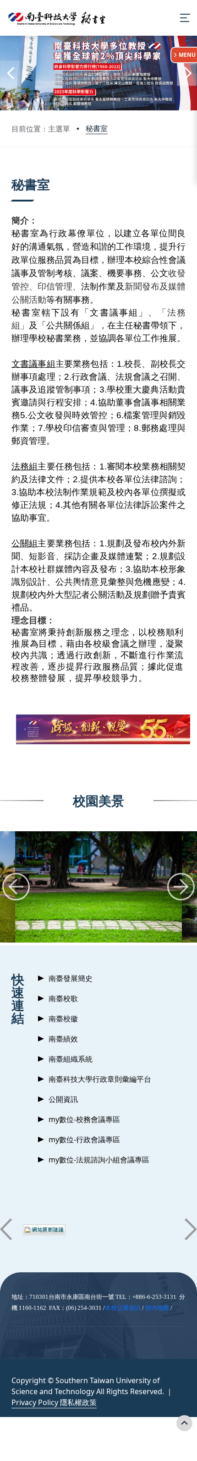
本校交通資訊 (123, 1307)
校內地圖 (157, 1307)
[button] (10, 73)
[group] (98, 887)
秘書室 (97, 128)
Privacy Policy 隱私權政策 (54, 1402)
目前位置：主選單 (40, 129)
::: (13, 173)
